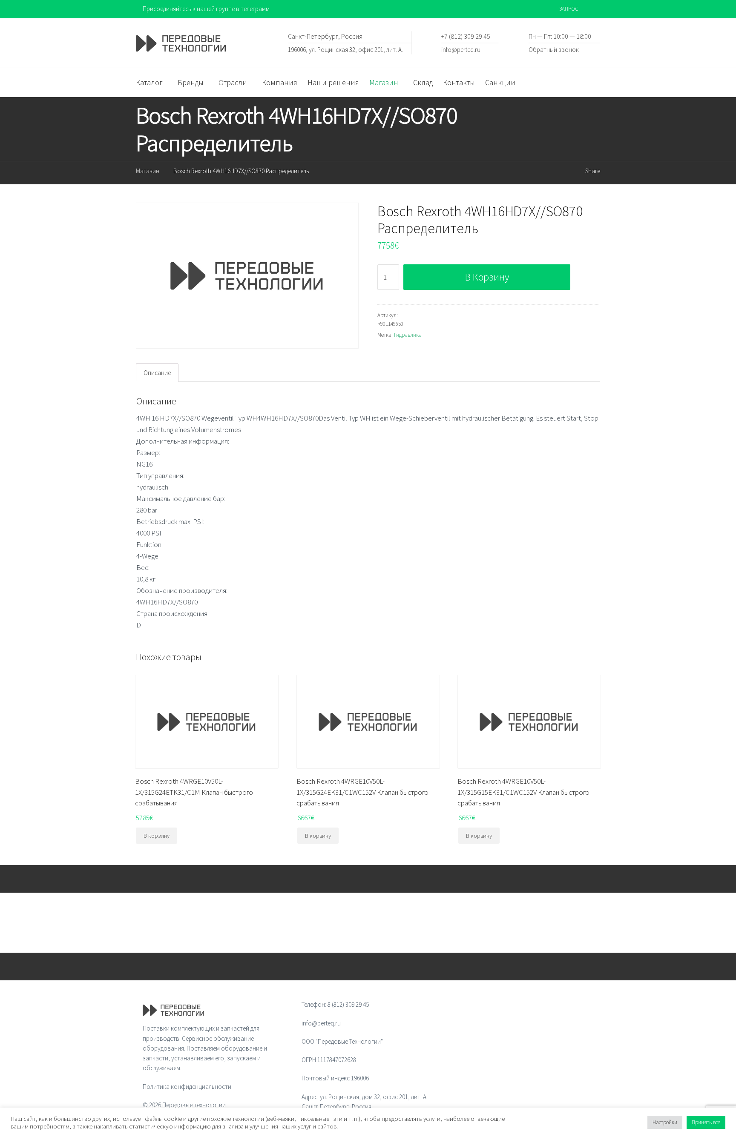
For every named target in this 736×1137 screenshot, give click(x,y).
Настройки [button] (665, 1122)
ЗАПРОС (568, 8)
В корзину (487, 277)
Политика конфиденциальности (187, 1087)
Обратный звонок (554, 49)
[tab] (157, 372)
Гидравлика (408, 334)
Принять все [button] (706, 1122)
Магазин (147, 171)
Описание (157, 373)
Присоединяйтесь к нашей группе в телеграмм (206, 9)
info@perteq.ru (460, 49)
